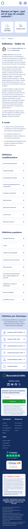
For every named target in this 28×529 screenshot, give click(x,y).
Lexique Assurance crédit (15, 352)
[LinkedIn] (8, 384)
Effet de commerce (8, 222)
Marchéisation (7, 200)
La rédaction (5, 425)
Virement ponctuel (8, 299)
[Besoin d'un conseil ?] (20, 3)
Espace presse (18, 428)
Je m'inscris (13, 401)
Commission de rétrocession (11, 260)
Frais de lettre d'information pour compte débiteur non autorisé (11, 275)
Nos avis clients (18, 423)
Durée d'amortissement (10, 163)
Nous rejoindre (5, 430)
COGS (5, 245)
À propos (4, 423)
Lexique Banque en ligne (14, 359)
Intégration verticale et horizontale (10, 285)
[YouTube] (12, 384)
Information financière (9, 207)
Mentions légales (6, 440)
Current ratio (7, 214)
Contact (16, 430)
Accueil (3, 38)
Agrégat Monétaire (8, 238)
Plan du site (5, 448)
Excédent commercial (9, 193)
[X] (19, 384)
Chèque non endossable (10, 252)
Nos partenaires (18, 425)
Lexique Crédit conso (13, 339)
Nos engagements (6, 428)
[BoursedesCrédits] (14, 375)
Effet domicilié (7, 267)
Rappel (4, 432)
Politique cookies (6, 445)
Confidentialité (5, 443)
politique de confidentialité (17, 413)
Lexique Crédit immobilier (15, 332)
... (6, 38)
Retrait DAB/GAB (8, 292)
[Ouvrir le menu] (25, 3)
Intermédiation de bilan (10, 178)
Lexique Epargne (12, 366)
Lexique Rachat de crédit (15, 346)
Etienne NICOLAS (17, 48)
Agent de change (8, 170)
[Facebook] (16, 384)
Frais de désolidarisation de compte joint (11, 185)
